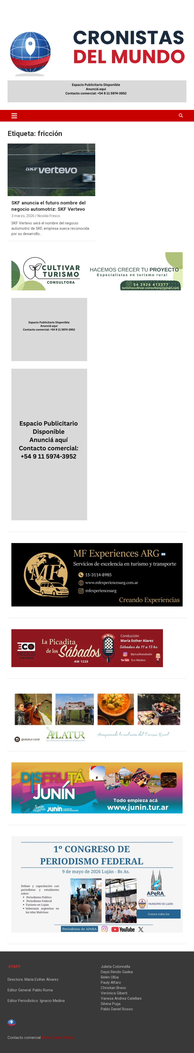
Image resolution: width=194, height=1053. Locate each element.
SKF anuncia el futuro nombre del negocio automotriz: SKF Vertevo (48, 206)
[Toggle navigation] (14, 116)
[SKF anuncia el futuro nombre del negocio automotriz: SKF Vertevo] (51, 169)
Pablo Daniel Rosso (58, 1037)
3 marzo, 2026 (22, 216)
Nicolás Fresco (48, 216)
